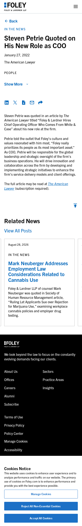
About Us (10, 371)
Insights (48, 388)
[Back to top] (75, 206)
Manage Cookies (41, 494)
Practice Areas (53, 379)
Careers (9, 388)
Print (23, 102)
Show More (13, 84)
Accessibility (13, 450)
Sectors (48, 371)
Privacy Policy (14, 425)
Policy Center (13, 433)
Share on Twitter (15, 102)
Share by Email (31, 102)
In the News (15, 29)
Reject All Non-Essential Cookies (41, 506)
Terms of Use (13, 417)
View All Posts (18, 230)
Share (40, 102)
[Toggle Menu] (76, 6)
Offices (9, 379)
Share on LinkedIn (6, 102)
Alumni (9, 396)
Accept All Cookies (41, 518)
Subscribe (11, 404)
